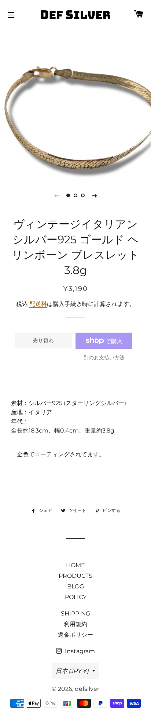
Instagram (79, 651)
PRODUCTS (75, 575)
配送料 (38, 303)
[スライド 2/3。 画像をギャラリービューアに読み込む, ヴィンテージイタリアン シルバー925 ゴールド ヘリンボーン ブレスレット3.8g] (75, 195)
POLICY (75, 597)
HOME (75, 565)
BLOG (75, 586)
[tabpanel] (75, 102)
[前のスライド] (56, 195)
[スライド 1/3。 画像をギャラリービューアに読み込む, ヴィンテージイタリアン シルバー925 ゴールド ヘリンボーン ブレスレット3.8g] (68, 195)
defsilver (87, 688)
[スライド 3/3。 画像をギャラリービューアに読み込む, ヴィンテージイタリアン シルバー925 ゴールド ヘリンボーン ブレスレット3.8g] (82, 195)
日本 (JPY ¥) (72, 670)
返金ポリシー (75, 634)
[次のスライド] (94, 195)
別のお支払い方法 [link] (104, 357)
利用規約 (75, 624)
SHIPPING (75, 613)
